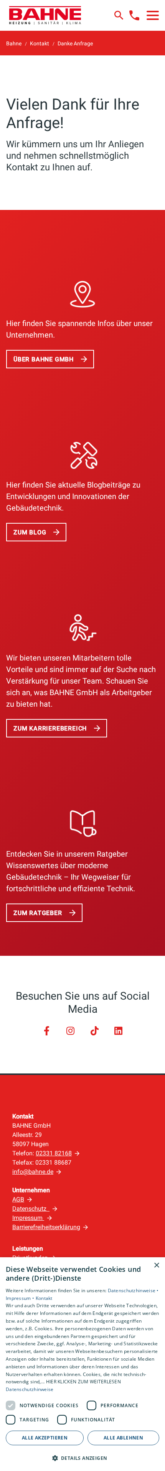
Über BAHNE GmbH (43, 359)
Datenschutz (31, 1208)
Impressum (28, 1217)
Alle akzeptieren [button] (45, 1437)
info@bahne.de (32, 1171)
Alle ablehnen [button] (123, 1437)
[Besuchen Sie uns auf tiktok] (94, 1030)
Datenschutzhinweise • (133, 1290)
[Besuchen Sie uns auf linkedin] (118, 1030)
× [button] (156, 1265)
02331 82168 (54, 1153)
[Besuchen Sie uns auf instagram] (70, 1030)
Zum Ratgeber (37, 913)
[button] (153, 15)
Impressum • (21, 1298)
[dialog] (82, 1364)
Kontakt (44, 1298)
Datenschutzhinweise (30, 1389)
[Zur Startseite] (45, 15)
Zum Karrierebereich (50, 728)
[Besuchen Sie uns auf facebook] (46, 1030)
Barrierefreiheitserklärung (46, 1227)
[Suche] (119, 15)
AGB (18, 1199)
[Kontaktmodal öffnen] (134, 15)
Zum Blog (29, 532)
